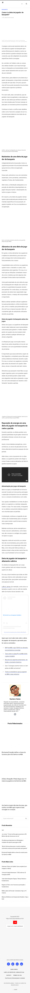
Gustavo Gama (15, 699)
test (3, 830)
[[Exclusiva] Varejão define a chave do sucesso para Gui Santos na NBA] (15, 740)
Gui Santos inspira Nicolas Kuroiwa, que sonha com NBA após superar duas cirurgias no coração (14, 807)
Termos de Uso (17, 975)
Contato (8, 975)
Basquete (5, 9)
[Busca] (25, 3)
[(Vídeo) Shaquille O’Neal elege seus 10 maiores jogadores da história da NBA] (15, 767)
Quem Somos (14, 969)
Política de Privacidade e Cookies (15, 978)
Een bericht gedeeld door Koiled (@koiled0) (15, 632)
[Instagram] (17, 964)
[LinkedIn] (21, 964)
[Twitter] (12, 964)
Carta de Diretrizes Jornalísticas (14, 972)
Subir (15, 989)
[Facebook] (8, 964)
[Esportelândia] (11, 4)
